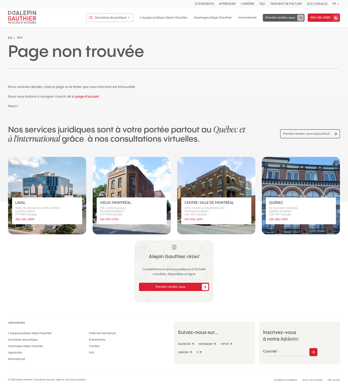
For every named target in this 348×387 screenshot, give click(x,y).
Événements (204, 3)
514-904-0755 (109, 219)
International (247, 17)
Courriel (270, 351)
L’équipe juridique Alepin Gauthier (163, 17)
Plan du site (334, 380)
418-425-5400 (278, 219)
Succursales (317, 3)
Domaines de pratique (22, 339)
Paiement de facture (286, 3)
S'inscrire (313, 352)
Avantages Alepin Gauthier (213, 17)
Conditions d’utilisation (285, 380)
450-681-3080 (24, 219)
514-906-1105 (193, 219)
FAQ (262, 3)
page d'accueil (87, 96)
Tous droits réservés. (44, 380)
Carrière (248, 3)
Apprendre (227, 3)
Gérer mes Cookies (312, 380)
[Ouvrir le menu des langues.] (338, 4)
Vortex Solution (78, 380)
